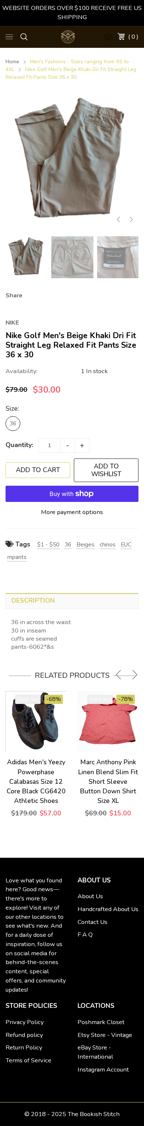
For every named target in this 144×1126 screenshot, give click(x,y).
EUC (126, 544)
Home (12, 61)
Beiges (85, 544)
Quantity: (19, 444)
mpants (17, 557)
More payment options (72, 512)
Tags (22, 544)
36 (13, 423)
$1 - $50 (48, 544)
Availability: (21, 371)
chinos (108, 544)
